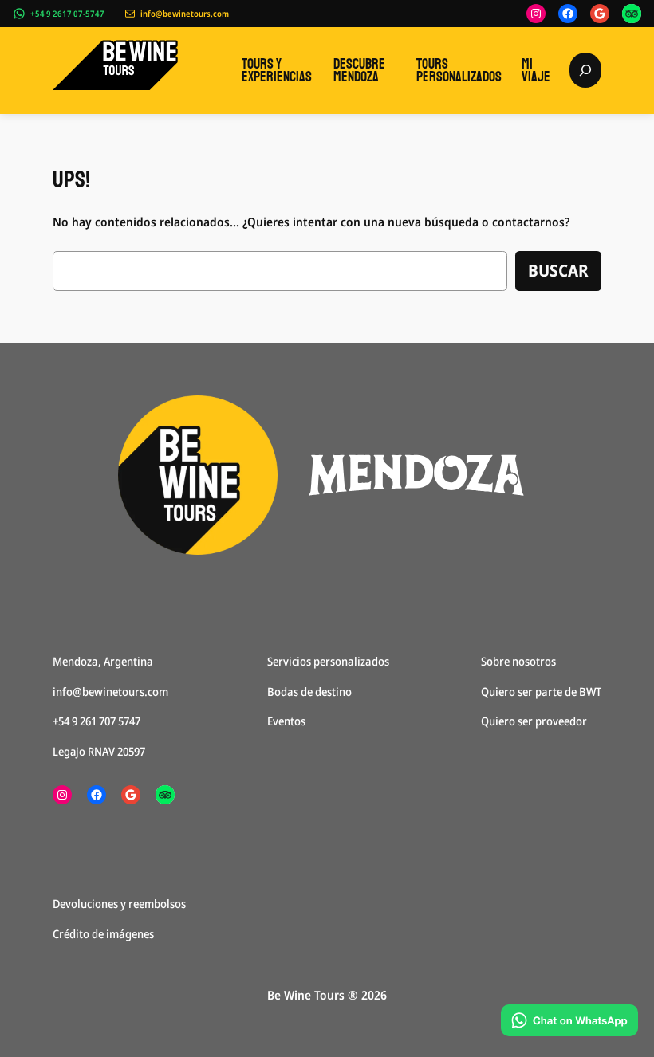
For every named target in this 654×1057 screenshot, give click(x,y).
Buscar (558, 270)
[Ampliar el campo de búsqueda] (585, 70)
